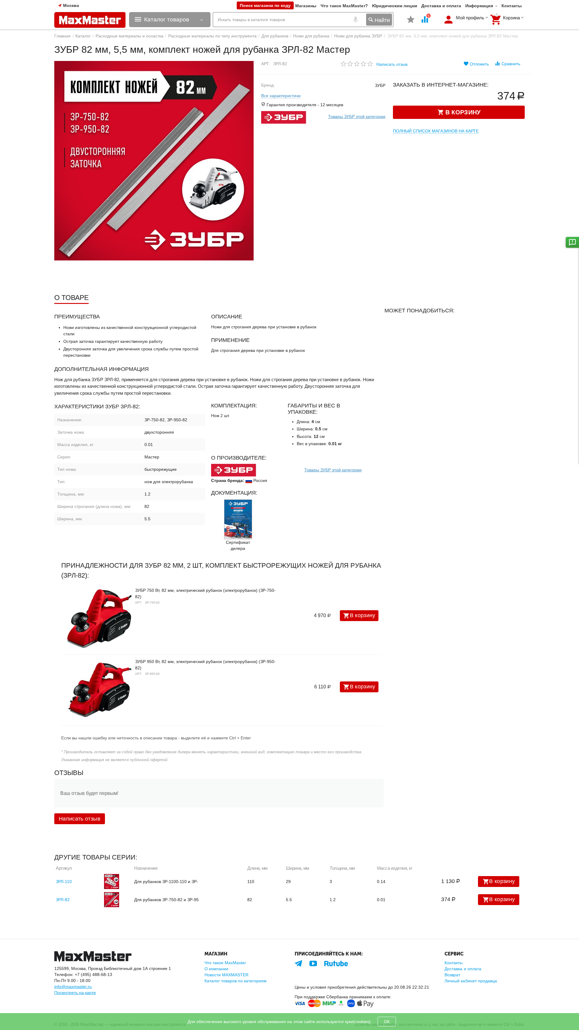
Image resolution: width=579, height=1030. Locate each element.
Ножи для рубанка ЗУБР (358, 35)
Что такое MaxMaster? (344, 5)
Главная (62, 35)
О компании (216, 968)
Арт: (265, 63)
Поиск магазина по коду (265, 5)
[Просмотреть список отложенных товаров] (411, 22)
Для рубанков (274, 35)
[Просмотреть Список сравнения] (425, 22)
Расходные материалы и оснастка (129, 35)
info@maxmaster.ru (73, 986)
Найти (381, 20)
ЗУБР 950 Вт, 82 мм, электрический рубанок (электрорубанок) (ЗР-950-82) (205, 664)
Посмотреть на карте (75, 992)
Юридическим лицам (394, 5)
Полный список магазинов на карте (436, 131)
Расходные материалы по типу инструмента (212, 35)
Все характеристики (280, 95)
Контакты (511, 5)
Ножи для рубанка (311, 35)
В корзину (362, 615)
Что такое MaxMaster (225, 962)
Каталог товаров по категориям (235, 980)
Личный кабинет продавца (471, 980)
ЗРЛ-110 (64, 881)
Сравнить (510, 63)
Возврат (452, 974)
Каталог (83, 35)
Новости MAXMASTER (226, 974)
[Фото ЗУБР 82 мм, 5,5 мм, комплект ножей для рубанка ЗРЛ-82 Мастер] (154, 160)
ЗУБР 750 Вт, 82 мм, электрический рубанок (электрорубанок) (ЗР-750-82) (205, 593)
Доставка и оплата (441, 5)
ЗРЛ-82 (63, 899)
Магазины (305, 5)
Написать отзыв (391, 64)
